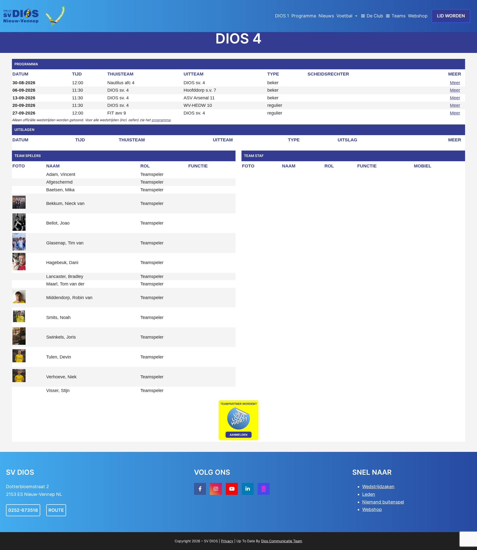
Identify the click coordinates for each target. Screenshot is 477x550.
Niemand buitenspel (383, 502)
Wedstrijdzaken (378, 486)
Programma (303, 15)
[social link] (200, 489)
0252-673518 (23, 510)
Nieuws (326, 15)
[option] (238, 420)
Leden (368, 494)
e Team (296, 541)
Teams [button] (398, 15)
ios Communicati (277, 541)
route (56, 510)
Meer (455, 82)
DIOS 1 (282, 15)
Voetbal (344, 15)
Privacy (227, 541)
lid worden (451, 15)
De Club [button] (375, 15)
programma (161, 120)
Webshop (418, 15)
